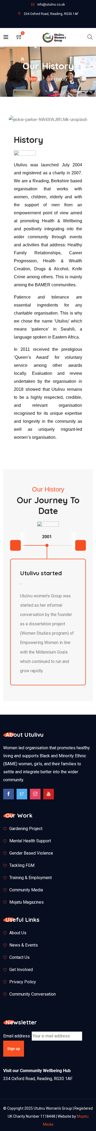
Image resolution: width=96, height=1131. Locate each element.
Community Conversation (32, 994)
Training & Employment (30, 877)
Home (34, 79)
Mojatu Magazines (26, 902)
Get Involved (21, 969)
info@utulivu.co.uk (51, 4)
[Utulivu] (54, 37)
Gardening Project (25, 828)
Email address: (17, 1036)
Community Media (26, 889)
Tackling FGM (21, 865)
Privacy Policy (22, 981)
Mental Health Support (30, 840)
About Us (17, 932)
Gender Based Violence (31, 853)
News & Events (23, 945)
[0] (19, 36)
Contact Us (19, 957)
